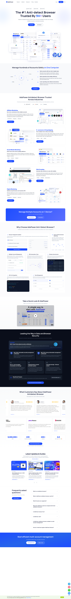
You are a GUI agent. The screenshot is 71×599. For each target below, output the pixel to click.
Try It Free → (11, 121)
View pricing (40, 217)
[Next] (37, 482)
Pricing (32, 0)
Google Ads (14, 118)
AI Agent (38, 177)
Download (36, 0)
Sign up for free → (31, 217)
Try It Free (31, 24)
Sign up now (41, 542)
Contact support (16, 498)
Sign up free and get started (35, 443)
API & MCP (42, 177)
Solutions (22, 0)
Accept (62, 597)
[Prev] (34, 482)
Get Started (39, 24)
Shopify (45, 138)
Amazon (38, 138)
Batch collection (47, 177)
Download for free (31, 542)
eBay (41, 138)
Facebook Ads (9, 118)
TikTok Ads (19, 118)
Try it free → (35, 88)
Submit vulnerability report (55, 377)
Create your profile (17, 249)
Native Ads (19, 197)
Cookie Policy (28, 597)
